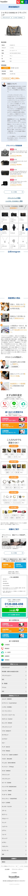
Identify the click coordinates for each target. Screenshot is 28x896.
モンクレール (5, 850)
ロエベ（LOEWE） (6, 802)
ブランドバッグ (6, 17)
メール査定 (7, 652)
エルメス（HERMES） (7, 699)
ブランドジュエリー (6, 675)
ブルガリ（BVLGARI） (7, 759)
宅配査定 (7, 660)
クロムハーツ (5, 818)
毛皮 (3, 854)
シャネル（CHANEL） (18, 17)
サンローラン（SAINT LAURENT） (10, 755)
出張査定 (7, 656)
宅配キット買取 (7, 565)
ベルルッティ (5, 846)
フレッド (4, 822)
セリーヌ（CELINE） (7, 782)
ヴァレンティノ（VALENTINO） (10, 798)
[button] (1, 229)
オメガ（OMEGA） (6, 771)
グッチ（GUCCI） (6, 747)
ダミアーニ (4, 814)
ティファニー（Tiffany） (8, 766)
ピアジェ (4, 830)
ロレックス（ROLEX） (7, 723)
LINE (22, 2)
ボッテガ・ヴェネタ (7, 806)
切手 (3, 691)
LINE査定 (7, 644)
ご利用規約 (14, 872)
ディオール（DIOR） (7, 794)
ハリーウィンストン (7, 711)
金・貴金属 (4, 683)
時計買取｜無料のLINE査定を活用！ (10, 671)
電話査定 (7, 648)
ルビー (3, 743)
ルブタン (4, 842)
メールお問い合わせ (14, 615)
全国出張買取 (19, 565)
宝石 (3, 679)
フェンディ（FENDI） (7, 790)
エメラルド (4, 739)
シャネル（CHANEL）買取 (14, 201)
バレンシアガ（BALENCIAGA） (9, 786)
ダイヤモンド (5, 735)
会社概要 (7, 869)
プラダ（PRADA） (6, 751)
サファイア (4, 838)
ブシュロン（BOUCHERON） (9, 763)
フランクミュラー (6, 778)
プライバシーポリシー (17, 869)
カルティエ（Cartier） (7, 719)
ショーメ (4, 834)
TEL (18, 2)
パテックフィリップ (7, 727)
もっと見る (14, 553)
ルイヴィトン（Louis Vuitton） (9, 703)
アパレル (4, 687)
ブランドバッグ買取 (14, 198)
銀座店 (3, 862)
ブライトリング (5, 774)
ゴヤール (4, 810)
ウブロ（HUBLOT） (7, 731)
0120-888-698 (14, 604)
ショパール (4, 826)
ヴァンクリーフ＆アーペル (8, 715)
